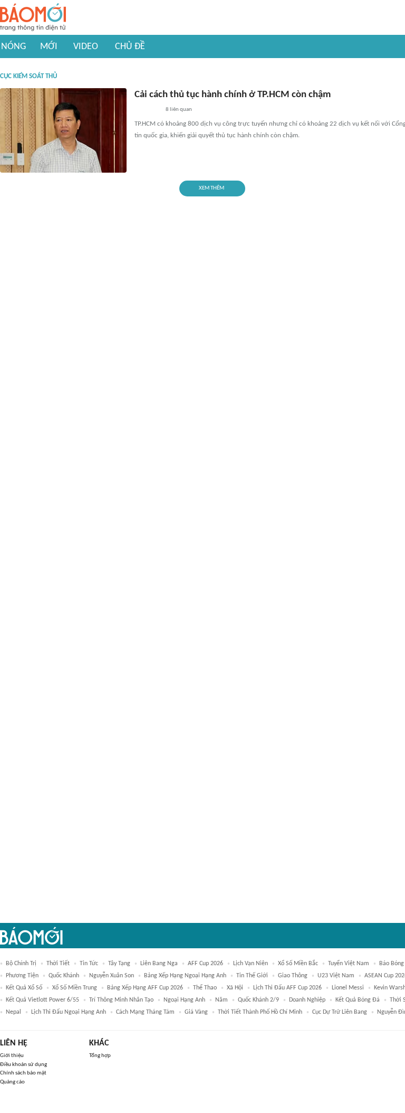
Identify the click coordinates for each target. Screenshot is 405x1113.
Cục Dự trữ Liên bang (339, 1012)
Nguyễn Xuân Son (111, 976)
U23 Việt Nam (335, 976)
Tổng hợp (100, 1056)
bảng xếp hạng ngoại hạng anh (185, 976)
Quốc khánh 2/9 (258, 1000)
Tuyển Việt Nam (348, 963)
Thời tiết (58, 963)
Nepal (13, 1012)
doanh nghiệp (307, 1000)
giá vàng (196, 1012)
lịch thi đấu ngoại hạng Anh (68, 1012)
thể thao (205, 988)
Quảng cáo (12, 1082)
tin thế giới (252, 976)
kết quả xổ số (24, 988)
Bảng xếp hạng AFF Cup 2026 (145, 988)
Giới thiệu (12, 1056)
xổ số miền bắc (298, 963)
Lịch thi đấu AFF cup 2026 (287, 988)
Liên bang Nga (159, 963)
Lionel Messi (348, 988)
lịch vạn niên (250, 963)
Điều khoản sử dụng (23, 1065)
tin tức (89, 963)
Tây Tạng (119, 963)
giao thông (292, 976)
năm (221, 1000)
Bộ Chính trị (21, 963)
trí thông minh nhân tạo (121, 1000)
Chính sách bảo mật (23, 1073)
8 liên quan (179, 109)
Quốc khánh (64, 976)
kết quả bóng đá (357, 1000)
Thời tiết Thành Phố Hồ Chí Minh (260, 1012)
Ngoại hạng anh (184, 1000)
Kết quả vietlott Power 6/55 (42, 1000)
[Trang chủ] (33, 17)
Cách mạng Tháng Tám (145, 1012)
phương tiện (22, 976)
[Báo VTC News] (146, 110)
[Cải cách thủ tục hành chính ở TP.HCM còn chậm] (63, 130)
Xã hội (235, 988)
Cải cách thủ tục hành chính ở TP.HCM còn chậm (232, 95)
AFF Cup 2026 (205, 963)
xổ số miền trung (74, 988)
